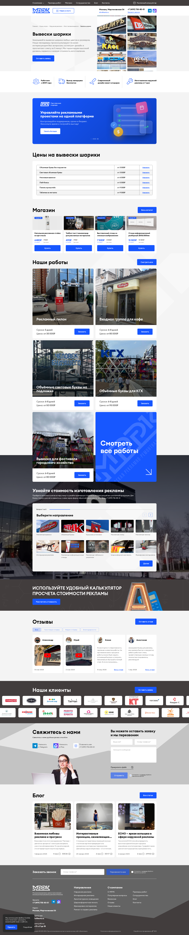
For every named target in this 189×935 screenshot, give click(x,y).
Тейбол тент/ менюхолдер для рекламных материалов (78, 234)
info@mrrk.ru (104, 12)
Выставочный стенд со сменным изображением (107, 234)
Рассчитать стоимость (46, 602)
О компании (37, 3)
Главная (35, 26)
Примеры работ (54, 3)
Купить (47, 248)
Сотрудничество (83, 3)
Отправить (119, 775)
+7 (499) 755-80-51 (136, 9)
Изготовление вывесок (71, 26)
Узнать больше (50, 131)
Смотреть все (147, 262)
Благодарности (89, 630)
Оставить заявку (43, 58)
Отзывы (111, 902)
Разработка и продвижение (145, 931)
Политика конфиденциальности (111, 931)
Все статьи (148, 795)
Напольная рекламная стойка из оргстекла (47, 234)
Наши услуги (43, 26)
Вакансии (112, 899)
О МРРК (111, 892)
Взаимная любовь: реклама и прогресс (48, 835)
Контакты (106, 3)
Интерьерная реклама (84, 895)
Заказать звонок (134, 12)
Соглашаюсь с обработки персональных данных (141, 775)
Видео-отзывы (71, 630)
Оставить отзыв (146, 621)
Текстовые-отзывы (52, 630)
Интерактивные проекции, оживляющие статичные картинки (92, 835)
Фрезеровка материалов (85, 906)
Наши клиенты (114, 906)
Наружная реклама (55, 26)
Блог (96, 3)
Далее (146, 563)
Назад (42, 563)
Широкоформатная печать (86, 902)
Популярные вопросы (117, 895)
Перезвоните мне (118, 872)
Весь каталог (147, 210)
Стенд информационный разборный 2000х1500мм (139, 234)
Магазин (68, 3)
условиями (143, 774)
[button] (92, 138)
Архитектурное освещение (86, 899)
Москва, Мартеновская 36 (111, 9)
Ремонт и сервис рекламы (85, 909)
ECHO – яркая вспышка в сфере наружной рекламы (136, 835)
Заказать (146, 167)
